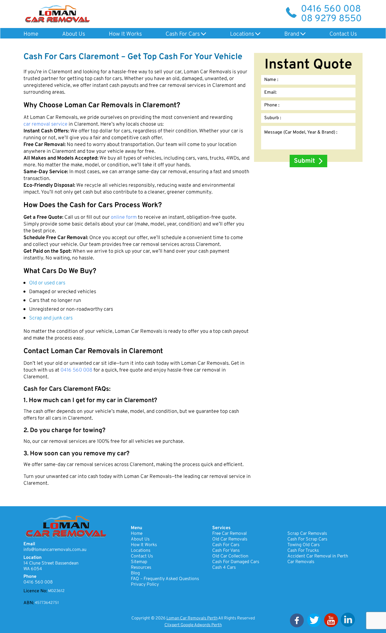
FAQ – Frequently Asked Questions (165, 579)
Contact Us (343, 34)
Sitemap (139, 562)
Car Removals (300, 562)
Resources (141, 567)
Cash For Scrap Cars (307, 539)
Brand (291, 34)
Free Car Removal (229, 533)
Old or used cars (47, 283)
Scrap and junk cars (51, 318)
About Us (73, 34)
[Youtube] (331, 620)
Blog (135, 573)
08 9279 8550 (331, 19)
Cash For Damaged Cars (235, 562)
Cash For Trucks (303, 550)
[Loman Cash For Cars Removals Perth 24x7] (57, 14)
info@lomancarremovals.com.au (54, 550)
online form (124, 217)
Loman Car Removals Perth (192, 618)
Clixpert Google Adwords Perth (193, 625)
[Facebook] (297, 620)
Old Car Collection (230, 556)
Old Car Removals (229, 539)
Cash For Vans (226, 550)
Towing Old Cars (303, 545)
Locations (242, 34)
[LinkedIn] (348, 620)
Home (30, 34)
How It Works (125, 34)
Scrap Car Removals (307, 533)
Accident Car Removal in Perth (317, 556)
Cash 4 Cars (224, 567)
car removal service (45, 124)
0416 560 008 (331, 9)
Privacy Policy (145, 584)
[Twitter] (314, 620)
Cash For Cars (183, 34)
